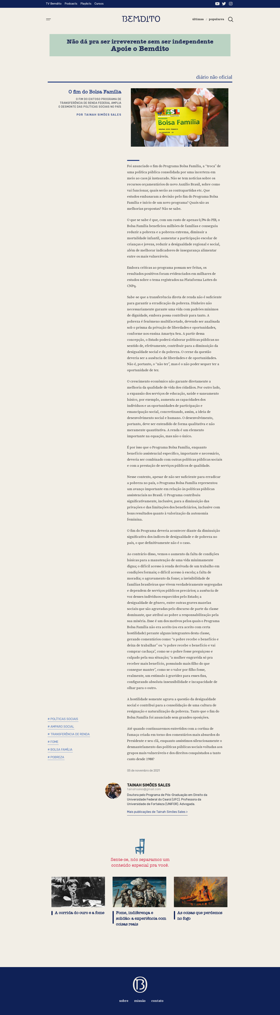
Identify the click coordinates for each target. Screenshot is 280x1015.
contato (157, 1001)
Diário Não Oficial (214, 77)
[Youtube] (217, 3)
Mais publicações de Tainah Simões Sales (156, 812)
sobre (123, 1001)
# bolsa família (60, 749)
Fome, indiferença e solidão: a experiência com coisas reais (141, 918)
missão (140, 1001)
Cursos (99, 3)
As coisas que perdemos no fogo (199, 915)
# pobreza (56, 757)
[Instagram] (230, 3)
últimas (198, 19)
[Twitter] (224, 3)
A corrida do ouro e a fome (79, 912)
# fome (53, 742)
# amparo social (61, 726)
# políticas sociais (63, 719)
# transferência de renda (69, 734)
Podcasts (71, 3)
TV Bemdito (54, 3)
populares (216, 19)
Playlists (85, 3)
